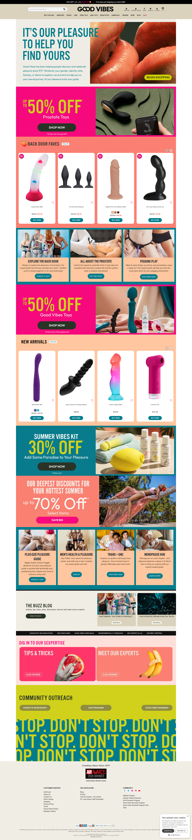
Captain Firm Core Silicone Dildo (115, 207)
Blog (82, 792)
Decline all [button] (181, 830)
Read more (173, 827)
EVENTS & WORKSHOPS (35, 708)
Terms (46, 806)
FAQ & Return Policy (51, 809)
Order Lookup (48, 799)
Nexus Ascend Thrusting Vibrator (76, 404)
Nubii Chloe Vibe (37, 404)
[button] (113, 212)
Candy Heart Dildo (37, 207)
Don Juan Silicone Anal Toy (155, 207)
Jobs (124, 808)
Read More (116, 622)
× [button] (187, 816)
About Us (47, 794)
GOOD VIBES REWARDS (157, 708)
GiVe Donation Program (131, 800)
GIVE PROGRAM (96, 708)
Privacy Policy (49, 804)
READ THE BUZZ (35, 616)
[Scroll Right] (171, 150)
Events (82, 794)
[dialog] (175, 826)
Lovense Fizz (155, 404)
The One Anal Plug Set (76, 207)
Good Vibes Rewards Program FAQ (135, 805)
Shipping (47, 802)
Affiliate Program (129, 796)
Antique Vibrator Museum (132, 798)
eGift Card (47, 792)
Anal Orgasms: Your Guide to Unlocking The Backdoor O (121, 616)
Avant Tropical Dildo (115, 404)
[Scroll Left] (166, 150)
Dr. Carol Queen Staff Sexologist (91, 799)
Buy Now (37, 220)
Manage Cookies (50, 811)
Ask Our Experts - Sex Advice (90, 797)
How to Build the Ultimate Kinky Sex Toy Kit (156, 616)
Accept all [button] (168, 830)
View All (65, 144)
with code (78, 2)
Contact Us (48, 797)
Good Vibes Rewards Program (134, 803)
